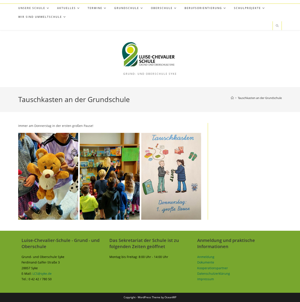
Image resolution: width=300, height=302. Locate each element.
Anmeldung (205, 257)
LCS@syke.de (42, 273)
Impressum (205, 279)
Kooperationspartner (212, 268)
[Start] (232, 98)
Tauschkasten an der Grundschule (260, 98)
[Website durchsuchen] (277, 26)
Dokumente (205, 262)
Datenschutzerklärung (213, 273)
